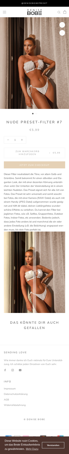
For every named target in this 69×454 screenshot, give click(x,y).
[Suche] (59, 12)
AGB (6, 399)
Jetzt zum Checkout (34, 165)
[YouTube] (20, 370)
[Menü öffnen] (4, 12)
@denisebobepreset (34, 3)
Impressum (10, 388)
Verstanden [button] (53, 445)
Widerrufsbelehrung (15, 405)
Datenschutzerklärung (16, 394)
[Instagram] (12, 370)
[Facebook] (5, 370)
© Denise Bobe (34, 419)
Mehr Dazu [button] (32, 449)
